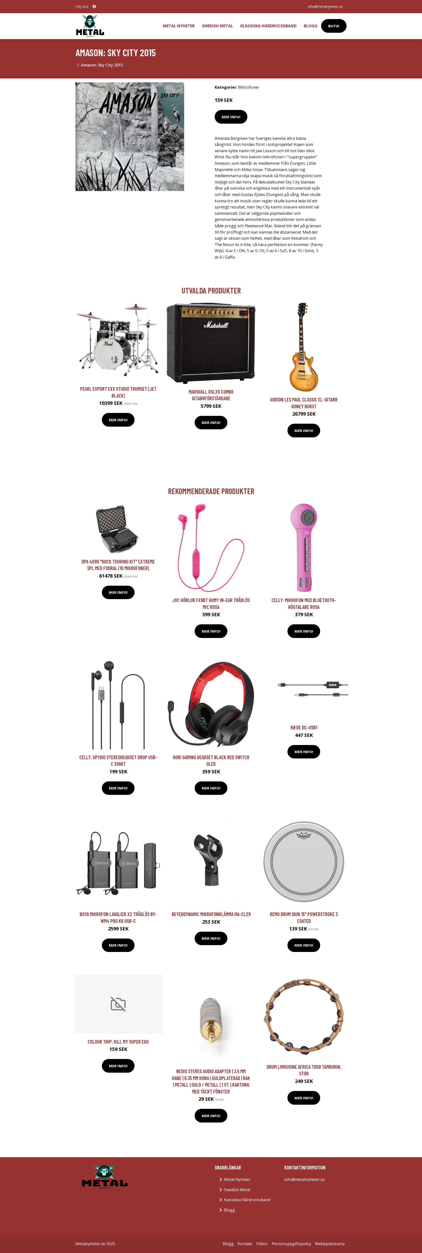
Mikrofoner (248, 87)
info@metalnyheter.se (325, 6)
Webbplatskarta (330, 1243)
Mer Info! (231, 116)
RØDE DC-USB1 (304, 727)
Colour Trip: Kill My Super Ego (118, 1041)
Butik (333, 25)
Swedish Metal (217, 26)
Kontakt (245, 1243)
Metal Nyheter (179, 26)
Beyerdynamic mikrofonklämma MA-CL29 (211, 914)
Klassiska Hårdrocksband (268, 26)
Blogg (310, 26)
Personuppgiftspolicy (291, 1243)
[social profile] (94, 6)
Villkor (262, 1243)
